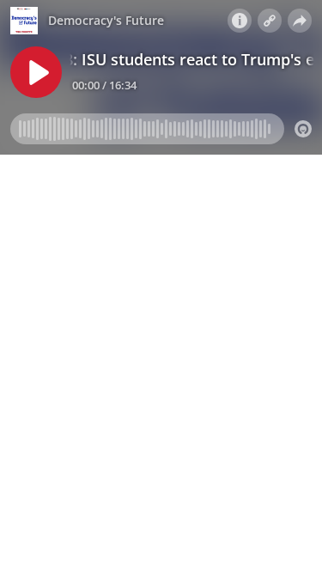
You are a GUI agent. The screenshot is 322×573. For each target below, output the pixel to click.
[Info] (240, 21)
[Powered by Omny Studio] (303, 128)
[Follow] (270, 21)
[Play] (36, 72)
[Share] (300, 21)
